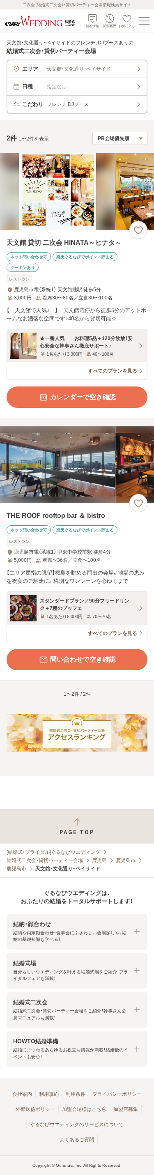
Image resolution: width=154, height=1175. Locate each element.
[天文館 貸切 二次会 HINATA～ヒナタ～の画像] (77, 191)
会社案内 (22, 1094)
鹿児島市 (126, 860)
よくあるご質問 (77, 1140)
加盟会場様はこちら (84, 1109)
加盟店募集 (125, 1109)
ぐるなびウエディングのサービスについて (77, 1124)
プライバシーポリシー (117, 1094)
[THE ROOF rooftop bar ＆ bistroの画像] (77, 464)
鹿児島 (99, 860)
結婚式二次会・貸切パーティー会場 (45, 860)
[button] (77, 932)
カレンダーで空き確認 (83, 396)
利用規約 (49, 1094)
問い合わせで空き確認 (83, 659)
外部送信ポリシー (35, 1109)
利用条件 (75, 1094)
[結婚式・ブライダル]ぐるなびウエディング (53, 852)
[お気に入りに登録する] (138, 230)
